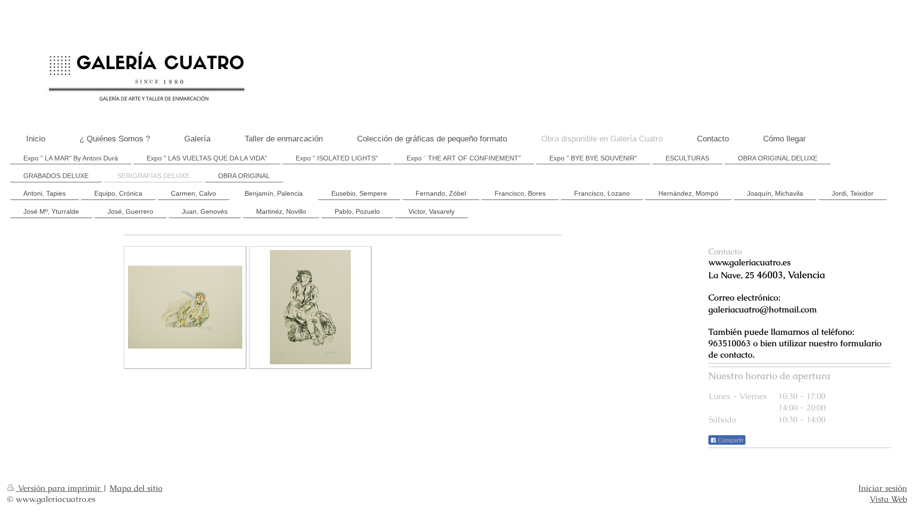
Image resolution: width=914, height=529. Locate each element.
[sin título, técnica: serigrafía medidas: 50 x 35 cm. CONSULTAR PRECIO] (310, 307)
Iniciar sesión (882, 488)
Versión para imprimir (59, 488)
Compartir (730, 440)
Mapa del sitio (135, 488)
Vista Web (888, 499)
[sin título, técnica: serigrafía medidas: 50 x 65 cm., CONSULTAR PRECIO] (185, 307)
